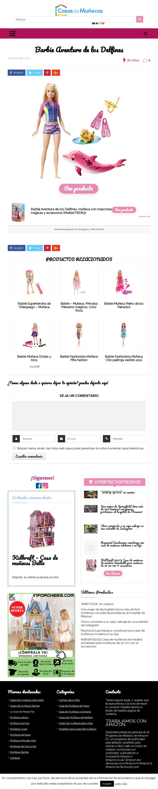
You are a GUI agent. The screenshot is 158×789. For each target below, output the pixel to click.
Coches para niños (69, 700)
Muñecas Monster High (23, 740)
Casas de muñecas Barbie (25, 705)
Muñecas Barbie (19, 752)
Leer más (121, 783)
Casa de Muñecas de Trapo (74, 705)
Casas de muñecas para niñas (76, 723)
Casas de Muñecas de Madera (76, 717)
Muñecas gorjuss (19, 723)
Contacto (15, 757)
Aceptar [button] (107, 783)
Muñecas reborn (19, 717)
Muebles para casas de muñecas (77, 729)
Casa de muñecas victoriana (75, 711)
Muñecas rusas (18, 729)
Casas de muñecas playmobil (27, 700)
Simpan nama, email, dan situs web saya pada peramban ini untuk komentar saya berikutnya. (80, 448)
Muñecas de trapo (20, 734)
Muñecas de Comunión (23, 746)
